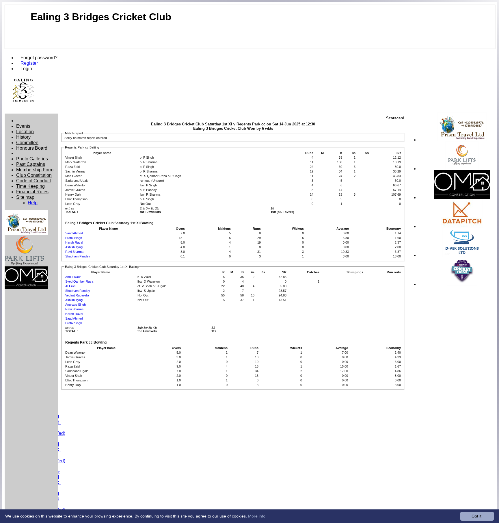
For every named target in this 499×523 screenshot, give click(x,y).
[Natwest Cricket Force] (462, 284)
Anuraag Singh (75, 304)
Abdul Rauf (73, 277)
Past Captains (30, 164)
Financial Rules (32, 191)
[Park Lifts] (462, 168)
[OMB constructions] (462, 197)
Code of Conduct (33, 180)
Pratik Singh (73, 238)
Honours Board (31, 148)
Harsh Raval (74, 242)
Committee (27, 142)
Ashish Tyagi (74, 247)
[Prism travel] (462, 139)
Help (33, 202)
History (23, 137)
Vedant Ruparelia (77, 295)
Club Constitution (34, 175)
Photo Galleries (32, 158)
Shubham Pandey (77, 256)
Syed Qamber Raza (79, 281)
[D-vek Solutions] (462, 255)
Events (23, 126)
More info (256, 516)
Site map (25, 197)
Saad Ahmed (74, 233)
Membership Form (34, 169)
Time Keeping (30, 186)
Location (25, 131)
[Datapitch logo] (462, 226)
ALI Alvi (70, 286)
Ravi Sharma (74, 251)
